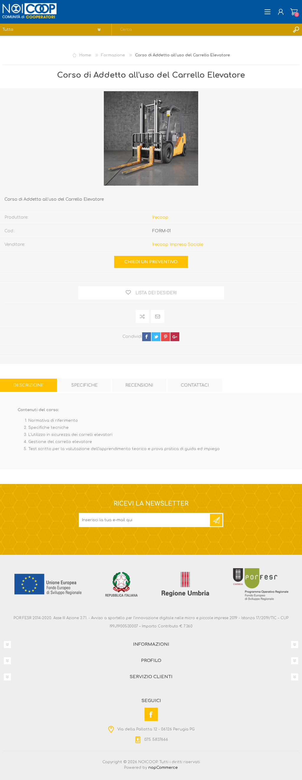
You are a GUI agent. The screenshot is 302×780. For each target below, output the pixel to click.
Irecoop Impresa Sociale (177, 244)
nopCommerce (163, 768)
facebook (146, 336)
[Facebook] (151, 714)
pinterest (165, 336)
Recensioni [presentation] (139, 385)
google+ (174, 336)
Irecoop (160, 217)
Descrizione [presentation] (28, 385)
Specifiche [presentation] (84, 385)
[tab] (28, 385)
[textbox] (201, 29)
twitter (156, 336)
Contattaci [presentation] (195, 385)
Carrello (294, 11)
